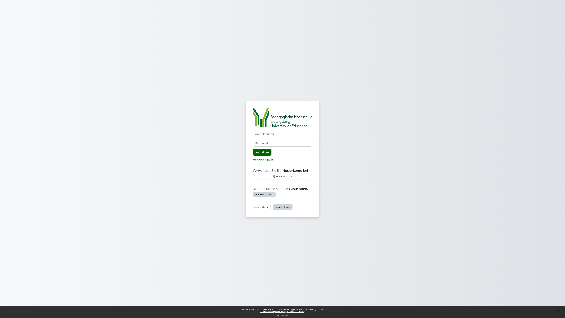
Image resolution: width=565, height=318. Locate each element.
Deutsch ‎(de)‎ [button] (259, 207)
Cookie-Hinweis (283, 207)
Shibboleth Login (284, 176)
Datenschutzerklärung (296, 311)
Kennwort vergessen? (264, 159)
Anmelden (262, 152)
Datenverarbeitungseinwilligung (273, 311)
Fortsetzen (282, 315)
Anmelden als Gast (264, 194)
